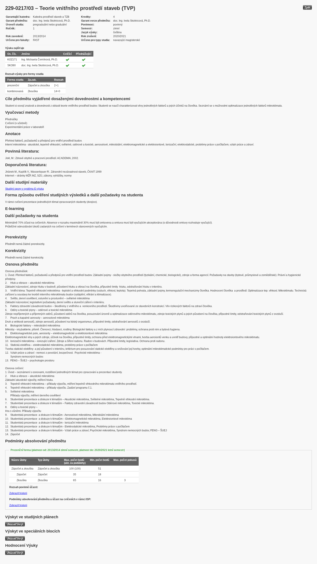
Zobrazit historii (18, 493)
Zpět (307, 7)
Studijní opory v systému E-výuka (24, 188)
